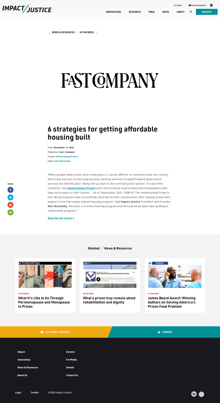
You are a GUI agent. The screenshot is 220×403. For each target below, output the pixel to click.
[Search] (190, 12)
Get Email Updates (57, 332)
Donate (207, 11)
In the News (87, 32)
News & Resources (63, 32)
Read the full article (60, 218)
